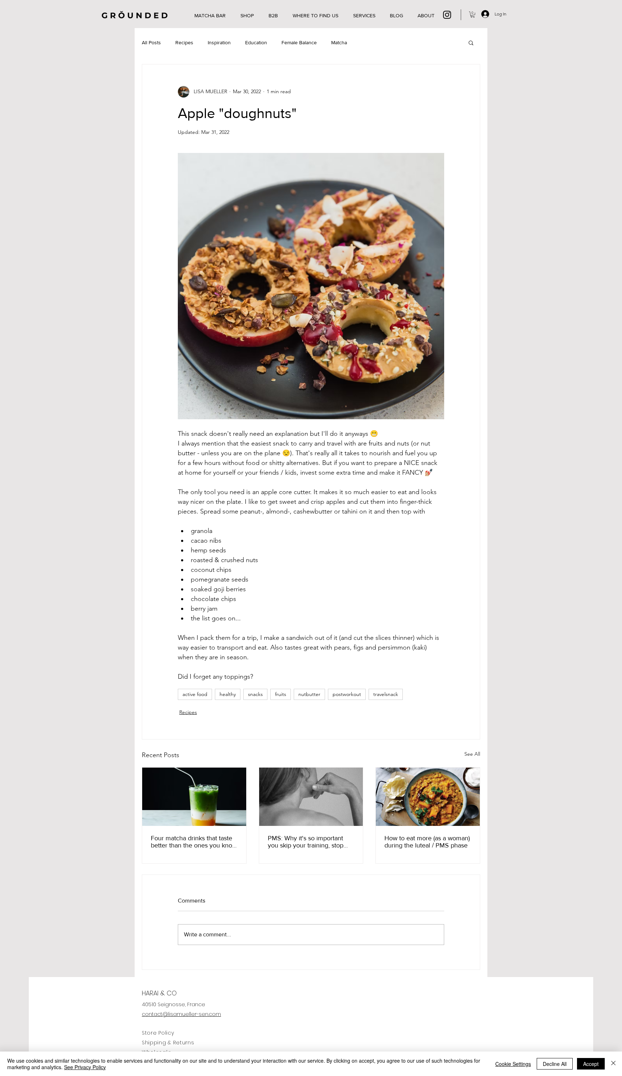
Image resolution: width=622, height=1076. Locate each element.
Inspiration (219, 42)
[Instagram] (447, 14)
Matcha (339, 42)
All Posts (151, 42)
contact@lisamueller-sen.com (181, 1014)
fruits (280, 694)
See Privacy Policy (85, 1067)
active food (194, 694)
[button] (472, 15)
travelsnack (385, 694)
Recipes (184, 42)
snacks (255, 694)
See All (472, 754)
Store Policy (158, 1032)
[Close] (613, 1063)
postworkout (347, 694)
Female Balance (299, 42)
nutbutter (309, 694)
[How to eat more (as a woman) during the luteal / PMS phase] (428, 797)
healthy (228, 694)
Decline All (555, 1063)
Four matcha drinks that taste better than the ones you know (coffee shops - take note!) (194, 842)
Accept (591, 1063)
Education (256, 42)
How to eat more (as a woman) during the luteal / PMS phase (427, 842)
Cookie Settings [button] (513, 1063)
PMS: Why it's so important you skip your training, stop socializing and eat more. (305, 842)
